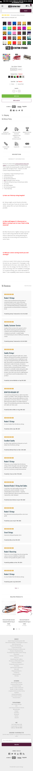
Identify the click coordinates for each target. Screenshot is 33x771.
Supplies (16, 692)
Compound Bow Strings (16, 684)
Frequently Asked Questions (16, 664)
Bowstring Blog (16, 674)
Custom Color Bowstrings (16, 646)
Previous (3, 36)
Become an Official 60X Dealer (16, 661)
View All (16, 717)
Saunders (16, 712)
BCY (5, 180)
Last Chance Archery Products (16, 707)
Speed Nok (21, 84)
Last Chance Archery (16, 696)
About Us (16, 657)
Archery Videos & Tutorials (16, 656)
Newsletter (16, 654)
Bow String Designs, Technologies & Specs (17, 642)
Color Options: (16, 66)
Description (16, 154)
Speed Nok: (16, 81)
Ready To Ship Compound (16, 687)
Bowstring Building (16, 694)
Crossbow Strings (16, 686)
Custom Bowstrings (16, 647)
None (12, 84)
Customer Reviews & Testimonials (16, 649)
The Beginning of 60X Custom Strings (16, 652)
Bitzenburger (16, 709)
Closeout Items (16, 697)
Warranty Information (16, 159)
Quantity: (16, 88)
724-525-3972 (18, 727)
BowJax (16, 711)
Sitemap (16, 676)
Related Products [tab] (16, 597)
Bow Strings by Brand (16, 682)
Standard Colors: (16, 74)
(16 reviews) (13, 15)
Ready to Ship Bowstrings (16, 651)
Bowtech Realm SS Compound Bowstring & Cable (24, 622)
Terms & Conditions (17, 662)
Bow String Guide (16, 644)
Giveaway (16, 666)
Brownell (16, 714)
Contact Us (16, 672)
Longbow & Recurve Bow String (17, 691)
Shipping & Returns (16, 671)
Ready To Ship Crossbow (16, 689)
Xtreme (16, 716)
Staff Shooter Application (16, 667)
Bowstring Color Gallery (16, 659)
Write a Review (20, 15)
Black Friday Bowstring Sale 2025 (16, 641)
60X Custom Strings (16, 704)
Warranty (16, 669)
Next (29, 36)
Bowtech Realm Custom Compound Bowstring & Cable (9, 622)
